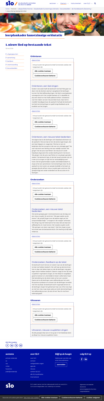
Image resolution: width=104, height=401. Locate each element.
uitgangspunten (12, 54)
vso (7, 363)
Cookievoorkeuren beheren (45, 76)
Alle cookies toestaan (43, 71)
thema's (63, 3)
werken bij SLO (35, 371)
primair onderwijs (11, 358)
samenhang (11, 57)
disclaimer (83, 387)
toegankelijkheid (84, 391)
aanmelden (62, 365)
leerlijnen (10, 61)
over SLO (87, 3)
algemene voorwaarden (86, 384)
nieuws (32, 369)
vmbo (7, 366)
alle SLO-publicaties (36, 374)
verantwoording (12, 64)
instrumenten (76, 3)
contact (32, 361)
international (34, 377)
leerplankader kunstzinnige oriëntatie (33, 35)
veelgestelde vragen (37, 363)
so (6, 361)
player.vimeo (36, 60)
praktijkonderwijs (11, 371)
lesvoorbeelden (12, 68)
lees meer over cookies (31, 397)
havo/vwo (9, 369)
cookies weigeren (93, 398)
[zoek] (95, 3)
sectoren (53, 3)
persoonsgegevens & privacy (88, 389)
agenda (32, 366)
